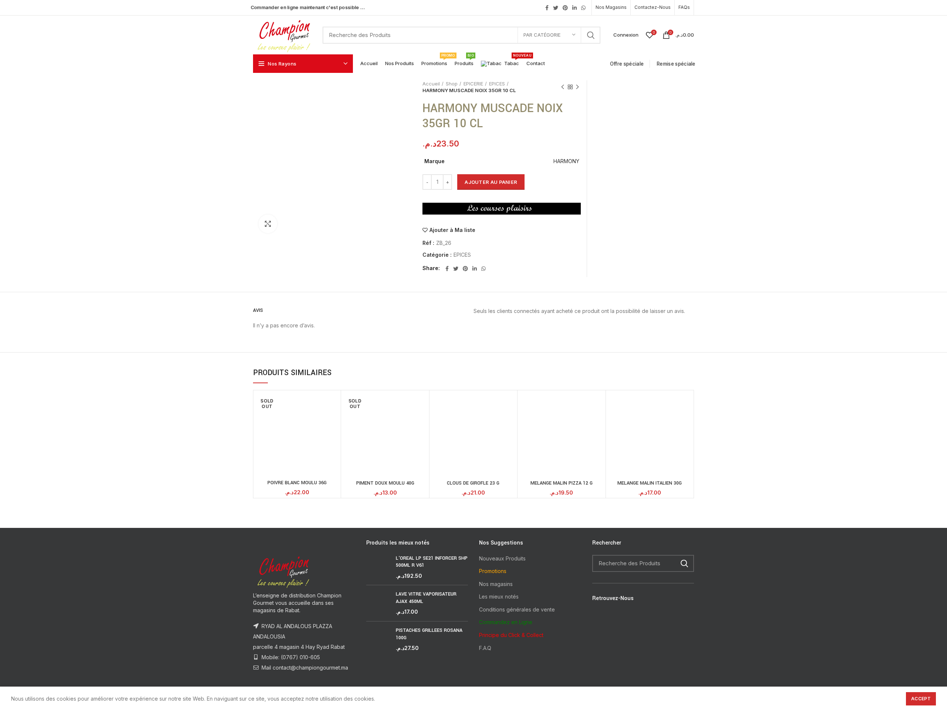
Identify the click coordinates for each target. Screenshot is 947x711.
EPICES (497, 84)
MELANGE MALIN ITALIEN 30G (649, 483)
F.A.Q (485, 648)
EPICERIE (473, 84)
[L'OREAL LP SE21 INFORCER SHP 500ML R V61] (378, 567)
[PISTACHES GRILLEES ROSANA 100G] (378, 639)
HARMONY (566, 161)
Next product (577, 87)
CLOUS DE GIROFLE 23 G (473, 483)
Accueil (431, 84)
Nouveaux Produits (502, 558)
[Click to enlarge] (268, 224)
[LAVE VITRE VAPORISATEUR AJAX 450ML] (378, 603)
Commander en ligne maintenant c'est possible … (308, 7)
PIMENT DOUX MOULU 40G (385, 483)
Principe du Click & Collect (511, 635)
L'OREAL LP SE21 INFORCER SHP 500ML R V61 (432, 562)
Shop (452, 84)
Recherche (590, 35)
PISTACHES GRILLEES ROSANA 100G (429, 634)
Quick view (333, 404)
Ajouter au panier (491, 182)
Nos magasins (496, 584)
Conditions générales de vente (517, 609)
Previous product (562, 87)
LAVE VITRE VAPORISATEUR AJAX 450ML (426, 598)
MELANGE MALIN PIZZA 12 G (561, 483)
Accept (921, 698)
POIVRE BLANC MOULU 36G (297, 482)
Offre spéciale (627, 64)
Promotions (492, 571)
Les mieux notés (499, 596)
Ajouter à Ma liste (452, 230)
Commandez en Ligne (505, 622)
